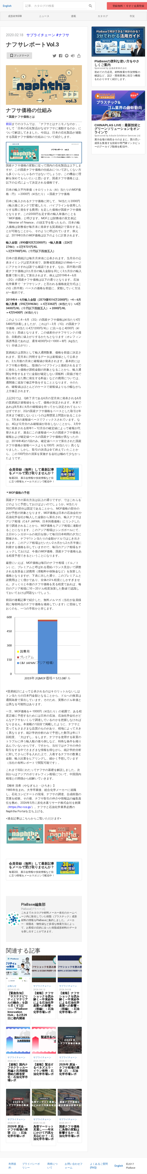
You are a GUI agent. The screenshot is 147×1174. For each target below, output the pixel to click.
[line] (67, 56)
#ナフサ (62, 35)
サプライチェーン (41, 35)
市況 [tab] (132, 16)
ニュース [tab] (44, 16)
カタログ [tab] (103, 16)
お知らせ (12, 986)
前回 (9, 124)
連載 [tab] (73, 16)
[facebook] (60, 56)
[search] (90, 6)
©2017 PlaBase (131, 1165)
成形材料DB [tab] (15, 16)
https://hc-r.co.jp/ (20, 807)
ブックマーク (19, 55)
